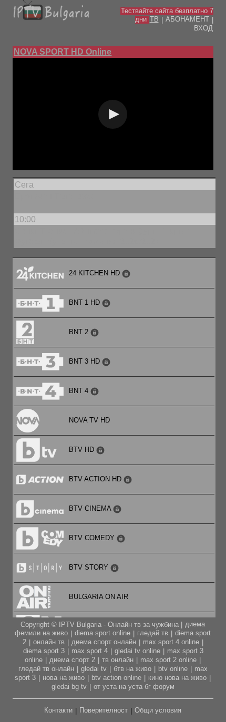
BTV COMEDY (93, 538)
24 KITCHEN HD (95, 273)
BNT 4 (79, 391)
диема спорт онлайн (103, 642)
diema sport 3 (44, 651)
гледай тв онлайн (46, 669)
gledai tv (94, 669)
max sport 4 (89, 651)
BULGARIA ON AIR (98, 597)
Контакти (58, 710)
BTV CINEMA (91, 508)
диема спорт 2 (72, 660)
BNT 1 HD (85, 302)
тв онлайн (117, 660)
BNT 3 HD (85, 361)
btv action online (116, 678)
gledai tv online (137, 651)
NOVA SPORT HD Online (62, 51)
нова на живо (64, 678)
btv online (173, 669)
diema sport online (102, 633)
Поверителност (103, 710)
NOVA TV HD (89, 420)
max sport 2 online (168, 660)
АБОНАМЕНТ (187, 19)
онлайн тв (49, 642)
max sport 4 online (171, 642)
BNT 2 (79, 332)
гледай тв (152, 633)
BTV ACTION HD (96, 479)
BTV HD (82, 449)
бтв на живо (132, 669)
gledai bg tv (69, 686)
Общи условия (158, 710)
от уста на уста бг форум (134, 686)
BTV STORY (89, 567)
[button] (112, 114)
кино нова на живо (177, 678)
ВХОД (203, 28)
